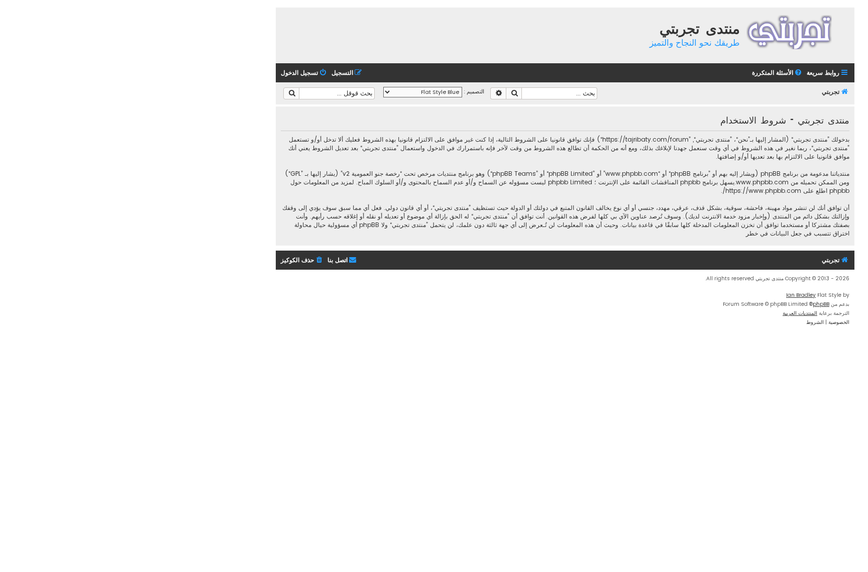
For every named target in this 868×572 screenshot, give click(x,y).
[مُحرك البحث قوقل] (291, 93)
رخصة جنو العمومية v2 (371, 173)
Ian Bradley (801, 295)
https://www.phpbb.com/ (761, 190)
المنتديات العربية (800, 313)
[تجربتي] (796, 31)
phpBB (821, 304)
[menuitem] (777, 73)
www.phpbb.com (762, 182)
